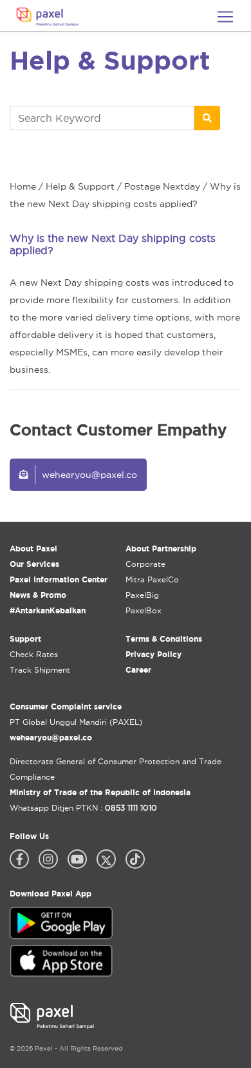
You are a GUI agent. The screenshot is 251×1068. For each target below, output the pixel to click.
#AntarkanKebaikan (48, 610)
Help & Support (80, 186)
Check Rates (34, 654)
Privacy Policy (153, 654)
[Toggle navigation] (225, 16)
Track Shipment (40, 670)
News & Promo (38, 595)
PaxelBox (144, 610)
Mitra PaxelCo (152, 579)
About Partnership (161, 548)
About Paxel (33, 548)
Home (23, 186)
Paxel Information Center (58, 579)
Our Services (34, 564)
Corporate (145, 564)
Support (25, 639)
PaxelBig (142, 595)
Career (138, 670)
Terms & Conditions (164, 639)
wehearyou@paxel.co (89, 475)
